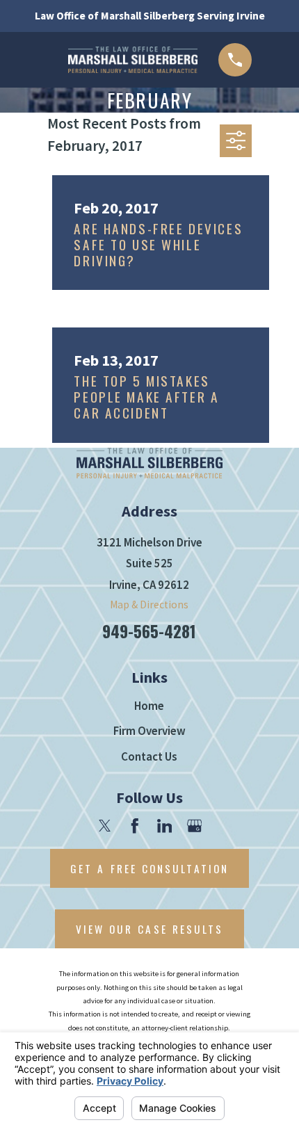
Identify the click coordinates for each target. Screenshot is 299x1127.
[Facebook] (135, 826)
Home (149, 705)
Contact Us (149, 756)
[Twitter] (105, 826)
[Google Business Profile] (194, 826)
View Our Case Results (150, 929)
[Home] (132, 60)
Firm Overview (149, 730)
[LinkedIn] (164, 826)
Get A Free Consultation (149, 868)
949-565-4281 (149, 631)
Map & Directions (149, 604)
